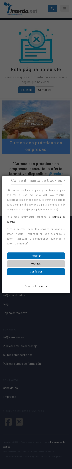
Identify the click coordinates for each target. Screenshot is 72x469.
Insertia (43, 286)
